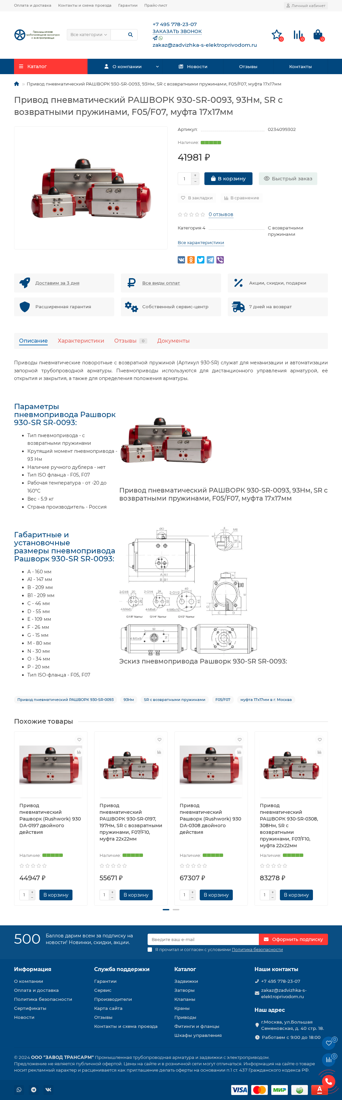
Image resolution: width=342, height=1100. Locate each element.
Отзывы (248, 66)
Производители (113, 999)
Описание (33, 340)
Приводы (185, 1017)
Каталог (185, 969)
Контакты (300, 66)
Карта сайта (108, 1008)
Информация (32, 969)
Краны (182, 1008)
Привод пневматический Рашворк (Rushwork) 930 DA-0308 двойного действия (210, 818)
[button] (166, 909)
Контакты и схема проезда (85, 5)
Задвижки (186, 981)
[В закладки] (79, 739)
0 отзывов (221, 214)
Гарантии (128, 5)
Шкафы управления (198, 1035)
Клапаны (184, 999)
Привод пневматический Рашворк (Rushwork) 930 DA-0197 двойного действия (50, 818)
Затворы (184, 990)
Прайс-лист (155, 5)
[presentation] (14, 815)
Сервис (103, 990)
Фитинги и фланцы (196, 1026)
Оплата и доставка (32, 5)
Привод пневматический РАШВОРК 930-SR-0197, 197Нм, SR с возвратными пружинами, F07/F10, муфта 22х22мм (131, 822)
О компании (127, 66)
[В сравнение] (79, 752)
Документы (173, 340)
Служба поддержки (122, 969)
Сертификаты (30, 1008)
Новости (197, 66)
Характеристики (81, 340)
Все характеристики (201, 242)
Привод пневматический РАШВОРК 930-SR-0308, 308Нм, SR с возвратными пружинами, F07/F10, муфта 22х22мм (289, 825)
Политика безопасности (43, 999)
